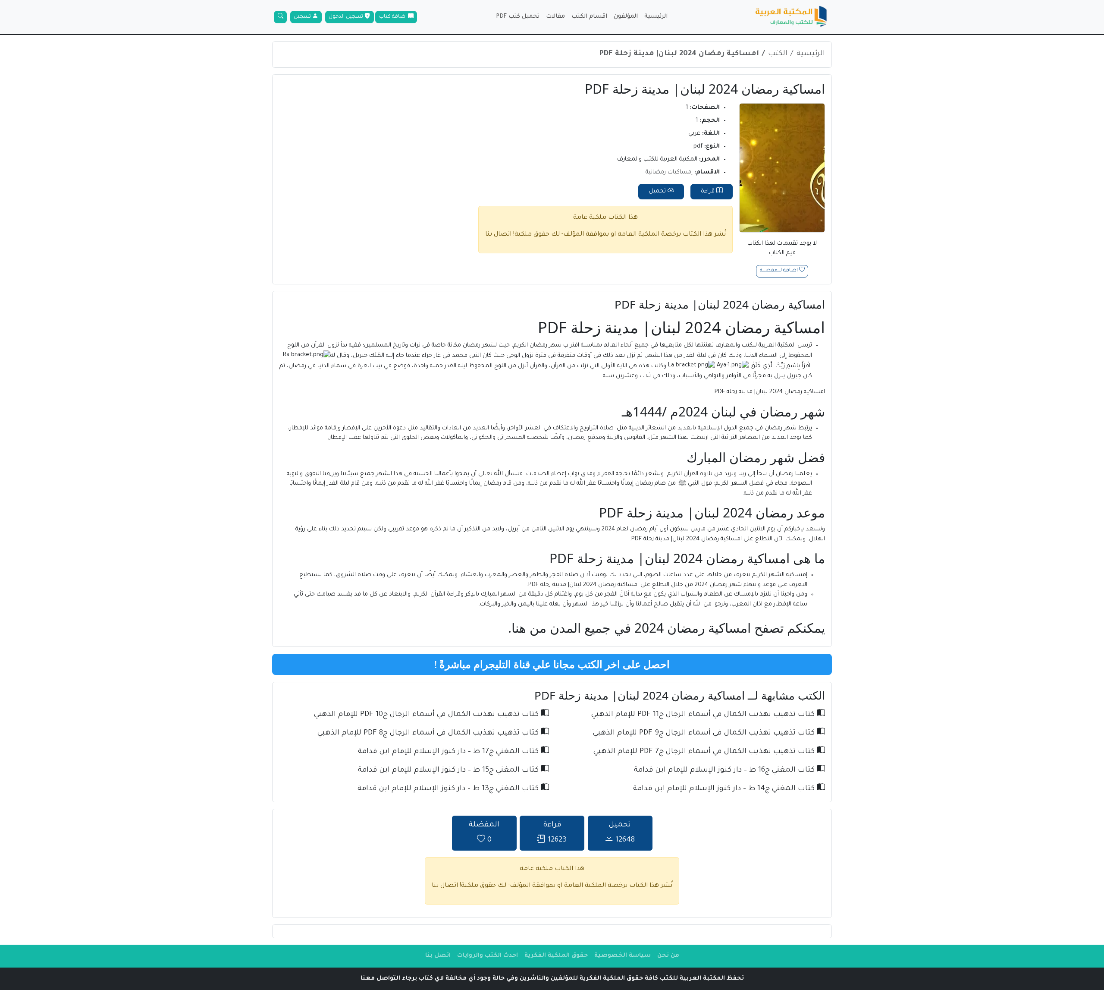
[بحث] (280, 17)
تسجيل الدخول (346, 17)
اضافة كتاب (393, 17)
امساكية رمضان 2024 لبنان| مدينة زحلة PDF (679, 54)
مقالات (555, 16)
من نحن (668, 955)
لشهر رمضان (480, 345)
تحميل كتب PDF (517, 16)
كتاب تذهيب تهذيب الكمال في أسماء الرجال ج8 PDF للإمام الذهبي (429, 733)
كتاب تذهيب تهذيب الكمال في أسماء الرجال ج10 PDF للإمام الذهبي (427, 715)
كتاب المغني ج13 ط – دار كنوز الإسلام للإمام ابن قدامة (449, 789)
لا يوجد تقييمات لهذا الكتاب (782, 248)
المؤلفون (626, 16)
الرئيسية (656, 16)
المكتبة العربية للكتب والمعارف (755, 345)
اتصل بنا (438, 955)
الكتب (777, 54)
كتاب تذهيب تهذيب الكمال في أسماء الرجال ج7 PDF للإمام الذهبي (705, 752)
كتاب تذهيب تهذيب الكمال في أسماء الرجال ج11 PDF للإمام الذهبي (704, 715)
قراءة (708, 191)
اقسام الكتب (589, 16)
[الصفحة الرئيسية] (791, 17)
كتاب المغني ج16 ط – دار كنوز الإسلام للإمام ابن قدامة (725, 770)
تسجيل (303, 17)
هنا (518, 628)
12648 (622, 833)
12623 (555, 833)
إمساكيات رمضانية (669, 172)
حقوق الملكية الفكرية (556, 955)
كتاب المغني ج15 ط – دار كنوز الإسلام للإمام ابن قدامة (449, 770)
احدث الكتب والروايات (487, 955)
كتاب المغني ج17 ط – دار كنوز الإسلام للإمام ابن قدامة (449, 752)
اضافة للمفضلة (779, 271)
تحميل (658, 191)
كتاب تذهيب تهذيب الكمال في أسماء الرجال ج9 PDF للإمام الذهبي (705, 733)
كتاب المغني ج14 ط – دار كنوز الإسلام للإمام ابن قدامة (725, 789)
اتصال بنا (498, 234)
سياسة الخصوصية (622, 955)
